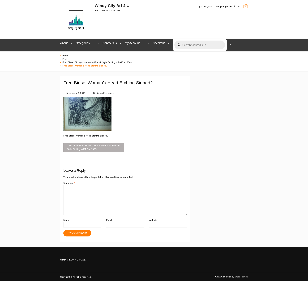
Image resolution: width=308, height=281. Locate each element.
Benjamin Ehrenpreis (103, 93)
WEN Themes (241, 277)
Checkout (159, 43)
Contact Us (110, 43)
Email (109, 220)
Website (153, 220)
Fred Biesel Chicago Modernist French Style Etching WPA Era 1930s (97, 62)
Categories (83, 43)
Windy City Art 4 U (112, 5)
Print (64, 59)
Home (65, 55)
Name (66, 220)
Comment (69, 183)
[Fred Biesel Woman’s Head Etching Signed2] (87, 130)
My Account (132, 43)
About (64, 43)
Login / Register (205, 6)
